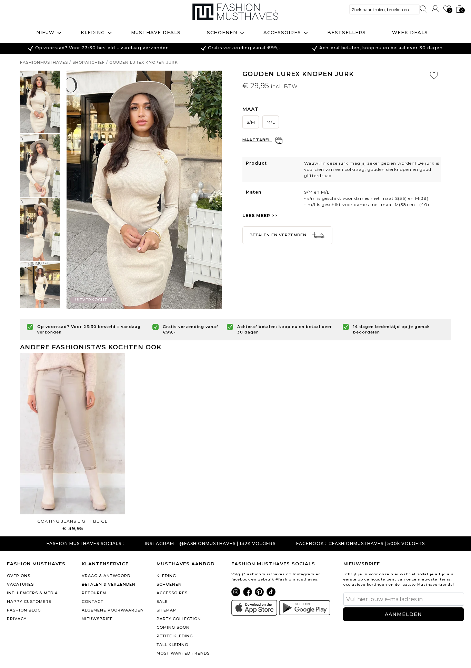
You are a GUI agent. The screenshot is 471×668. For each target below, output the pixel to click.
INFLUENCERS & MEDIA (32, 592)
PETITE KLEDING (175, 636)
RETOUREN (94, 592)
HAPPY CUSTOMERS (29, 601)
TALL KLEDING (172, 644)
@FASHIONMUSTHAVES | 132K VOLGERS (227, 544)
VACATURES (20, 584)
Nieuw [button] (45, 32)
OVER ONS (18, 575)
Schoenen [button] (222, 32)
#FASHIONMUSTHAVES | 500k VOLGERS (377, 544)
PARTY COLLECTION (179, 618)
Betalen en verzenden (279, 235)
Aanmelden (403, 614)
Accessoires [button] (282, 32)
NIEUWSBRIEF (97, 618)
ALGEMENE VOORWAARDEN (113, 610)
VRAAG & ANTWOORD (106, 575)
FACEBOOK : (311, 544)
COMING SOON (173, 627)
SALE (162, 601)
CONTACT (92, 601)
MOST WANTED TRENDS (183, 653)
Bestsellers (346, 32)
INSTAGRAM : (161, 544)
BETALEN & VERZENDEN (109, 584)
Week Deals (410, 32)
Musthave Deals (156, 32)
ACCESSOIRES (172, 592)
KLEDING (166, 575)
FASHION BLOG (24, 610)
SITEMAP (166, 610)
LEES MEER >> (259, 215)
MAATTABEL (257, 139)
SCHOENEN (169, 584)
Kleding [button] (93, 32)
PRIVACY (17, 618)
